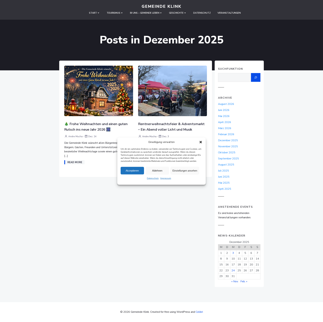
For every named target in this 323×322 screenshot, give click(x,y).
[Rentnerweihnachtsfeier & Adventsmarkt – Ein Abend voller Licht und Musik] (172, 91)
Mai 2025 (224, 183)
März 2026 (224, 128)
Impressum (165, 178)
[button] (200, 142)
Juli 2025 (223, 171)
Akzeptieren (132, 170)
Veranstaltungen (229, 12)
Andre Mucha (75, 136)
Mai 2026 (224, 116)
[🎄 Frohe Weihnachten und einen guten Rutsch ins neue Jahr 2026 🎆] (98, 91)
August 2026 (226, 104)
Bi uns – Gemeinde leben (144, 12)
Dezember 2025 (228, 140)
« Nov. (234, 281)
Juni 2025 (223, 177)
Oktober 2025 (226, 152)
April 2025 (224, 189)
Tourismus (113, 12)
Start (93, 12)
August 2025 (226, 164)
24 (233, 270)
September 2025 (228, 158)
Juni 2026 (223, 110)
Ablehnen (157, 170)
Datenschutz (153, 178)
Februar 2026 (226, 134)
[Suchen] (255, 77)
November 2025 (228, 146)
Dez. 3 (165, 136)
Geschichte (176, 12)
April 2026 (224, 122)
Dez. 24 (92, 136)
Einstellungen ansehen (184, 170)
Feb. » (243, 281)
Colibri (199, 312)
